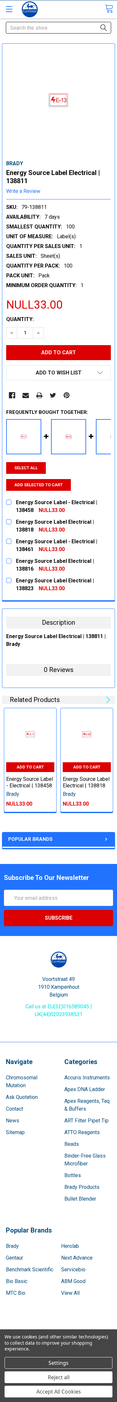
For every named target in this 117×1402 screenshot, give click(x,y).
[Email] (26, 395)
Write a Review (23, 191)
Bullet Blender (80, 1199)
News (12, 1120)
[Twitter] (53, 395)
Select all (26, 467)
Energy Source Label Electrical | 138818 (86, 782)
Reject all (59, 1377)
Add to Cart (30, 767)
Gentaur (14, 1258)
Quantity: (20, 319)
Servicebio (73, 1269)
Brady (12, 1246)
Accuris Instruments (87, 1077)
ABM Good (73, 1281)
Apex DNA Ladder (84, 1089)
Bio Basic (16, 1281)
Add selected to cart (38, 484)
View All (70, 1293)
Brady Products (81, 1187)
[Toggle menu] (9, 9)
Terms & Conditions (58, 1328)
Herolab (70, 1246)
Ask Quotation (22, 1097)
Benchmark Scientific (29, 1269)
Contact (14, 1109)
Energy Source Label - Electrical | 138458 (29, 782)
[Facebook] (12, 395)
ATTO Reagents (82, 1132)
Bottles (72, 1175)
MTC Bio (15, 1293)
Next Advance (77, 1258)
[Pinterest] (66, 395)
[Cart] (109, 9)
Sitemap (15, 1132)
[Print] (39, 395)
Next (107, 700)
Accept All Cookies (58, 1391)
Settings (58, 1362)
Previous (99, 700)
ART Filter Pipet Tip (86, 1120)
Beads (71, 1144)
